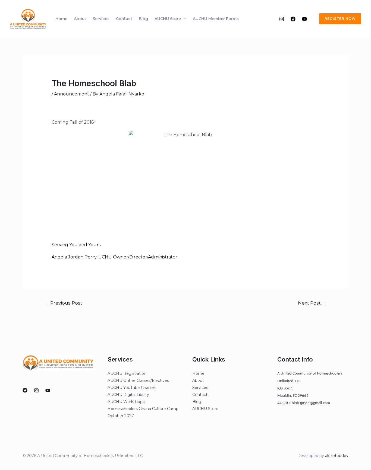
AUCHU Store (168, 18)
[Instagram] (281, 19)
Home (61, 18)
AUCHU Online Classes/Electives (138, 380)
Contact (124, 18)
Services (101, 18)
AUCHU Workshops (126, 401)
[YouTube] (304, 19)
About (80, 18)
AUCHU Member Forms (216, 18)
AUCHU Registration (127, 373)
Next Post (312, 303)
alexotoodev (336, 455)
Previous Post (63, 303)
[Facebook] (293, 19)
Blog (143, 18)
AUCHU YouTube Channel (132, 387)
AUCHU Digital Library (128, 394)
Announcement (71, 94)
